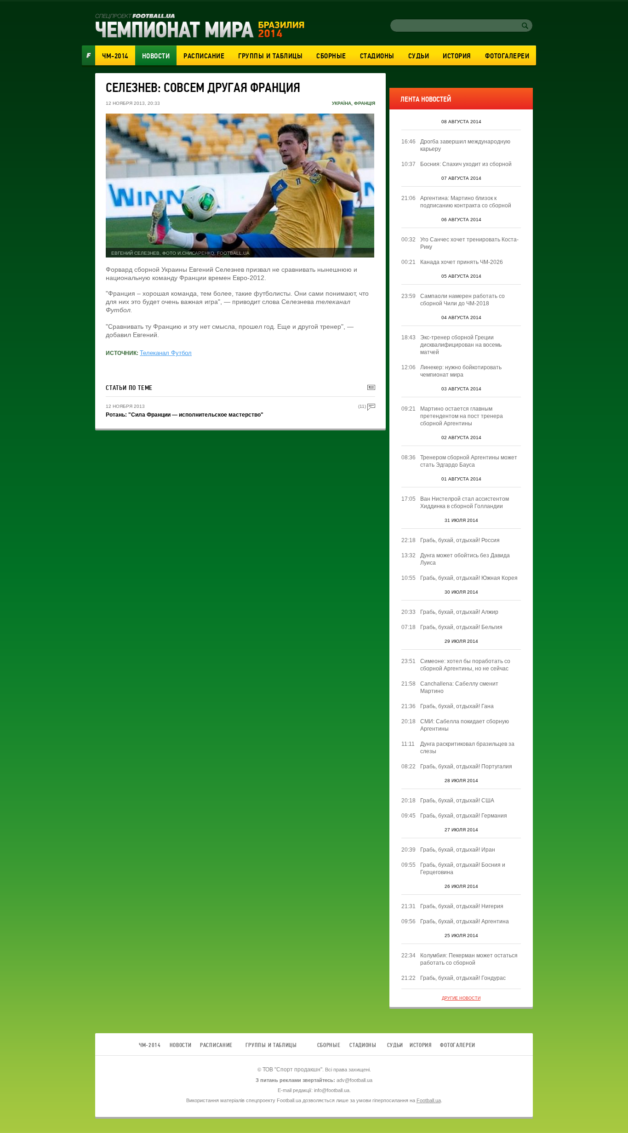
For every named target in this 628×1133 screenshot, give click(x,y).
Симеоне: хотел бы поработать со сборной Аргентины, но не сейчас (465, 665)
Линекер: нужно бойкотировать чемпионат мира (461, 371)
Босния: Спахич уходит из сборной (466, 164)
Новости (156, 56)
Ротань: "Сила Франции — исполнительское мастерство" (184, 415)
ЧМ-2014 (115, 56)
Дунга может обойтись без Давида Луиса (465, 559)
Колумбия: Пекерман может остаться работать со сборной (469, 959)
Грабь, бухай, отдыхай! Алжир (459, 612)
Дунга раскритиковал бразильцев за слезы (467, 748)
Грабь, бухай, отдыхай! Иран (457, 850)
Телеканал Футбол (166, 352)
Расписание (203, 56)
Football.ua (429, 1100)
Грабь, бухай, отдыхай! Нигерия (461, 906)
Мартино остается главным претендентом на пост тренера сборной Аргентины (461, 416)
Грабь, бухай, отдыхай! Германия (463, 816)
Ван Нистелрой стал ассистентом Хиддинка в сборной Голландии (464, 502)
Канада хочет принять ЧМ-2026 (461, 262)
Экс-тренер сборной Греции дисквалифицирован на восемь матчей (461, 344)
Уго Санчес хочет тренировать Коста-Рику (469, 243)
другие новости (461, 998)
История (457, 56)
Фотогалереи (507, 56)
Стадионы (377, 56)
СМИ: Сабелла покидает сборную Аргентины (464, 725)
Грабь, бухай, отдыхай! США (457, 800)
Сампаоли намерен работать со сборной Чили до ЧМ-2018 (462, 300)
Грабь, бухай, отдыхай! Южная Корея (469, 578)
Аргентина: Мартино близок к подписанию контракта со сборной (465, 202)
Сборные (331, 56)
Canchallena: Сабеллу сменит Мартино (459, 687)
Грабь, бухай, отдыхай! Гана (457, 706)
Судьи (418, 56)
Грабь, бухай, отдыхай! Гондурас (463, 978)
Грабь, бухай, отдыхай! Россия (460, 540)
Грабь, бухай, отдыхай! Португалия (466, 766)
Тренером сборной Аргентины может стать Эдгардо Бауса (468, 461)
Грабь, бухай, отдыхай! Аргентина (464, 921)
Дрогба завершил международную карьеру (465, 145)
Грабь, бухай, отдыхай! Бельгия (461, 627)
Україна (341, 103)
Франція (364, 103)
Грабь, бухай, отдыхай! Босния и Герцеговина (462, 869)
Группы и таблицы (270, 56)
